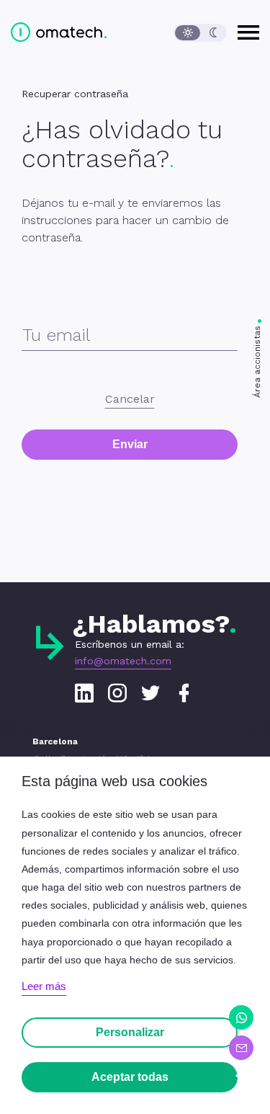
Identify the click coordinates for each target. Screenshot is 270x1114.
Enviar (130, 444)
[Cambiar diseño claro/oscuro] (200, 33)
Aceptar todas (129, 1077)
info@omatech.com (123, 661)
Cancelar (130, 399)
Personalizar (130, 1032)
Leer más (44, 986)
